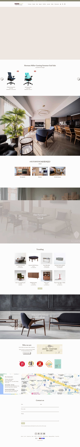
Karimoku (33, 266)
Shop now (39, 56)
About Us (22, 436)
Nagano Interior (20, 266)
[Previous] (2, 79)
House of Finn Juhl (46, 266)
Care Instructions (40, 436)
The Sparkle (22, 177)
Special (40, 4)
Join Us (25, 436)
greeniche (46, 283)
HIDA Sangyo (33, 283)
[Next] (78, 79)
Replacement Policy (45, 436)
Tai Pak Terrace (57, 177)
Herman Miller (11, 88)
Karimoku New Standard (59, 266)
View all (40, 127)
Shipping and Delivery (51, 436)
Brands (34, 4)
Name (22, 404)
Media (52, 4)
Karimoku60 (20, 283)
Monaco (40, 177)
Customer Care (29, 436)
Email (41, 404)
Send (23, 423)
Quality (32, 436)
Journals (48, 4)
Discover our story (27, 353)
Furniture (29, 4)
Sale (37, 4)
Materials (35, 436)
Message (22, 413)
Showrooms (57, 4)
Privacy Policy (57, 436)
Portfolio (44, 4)
